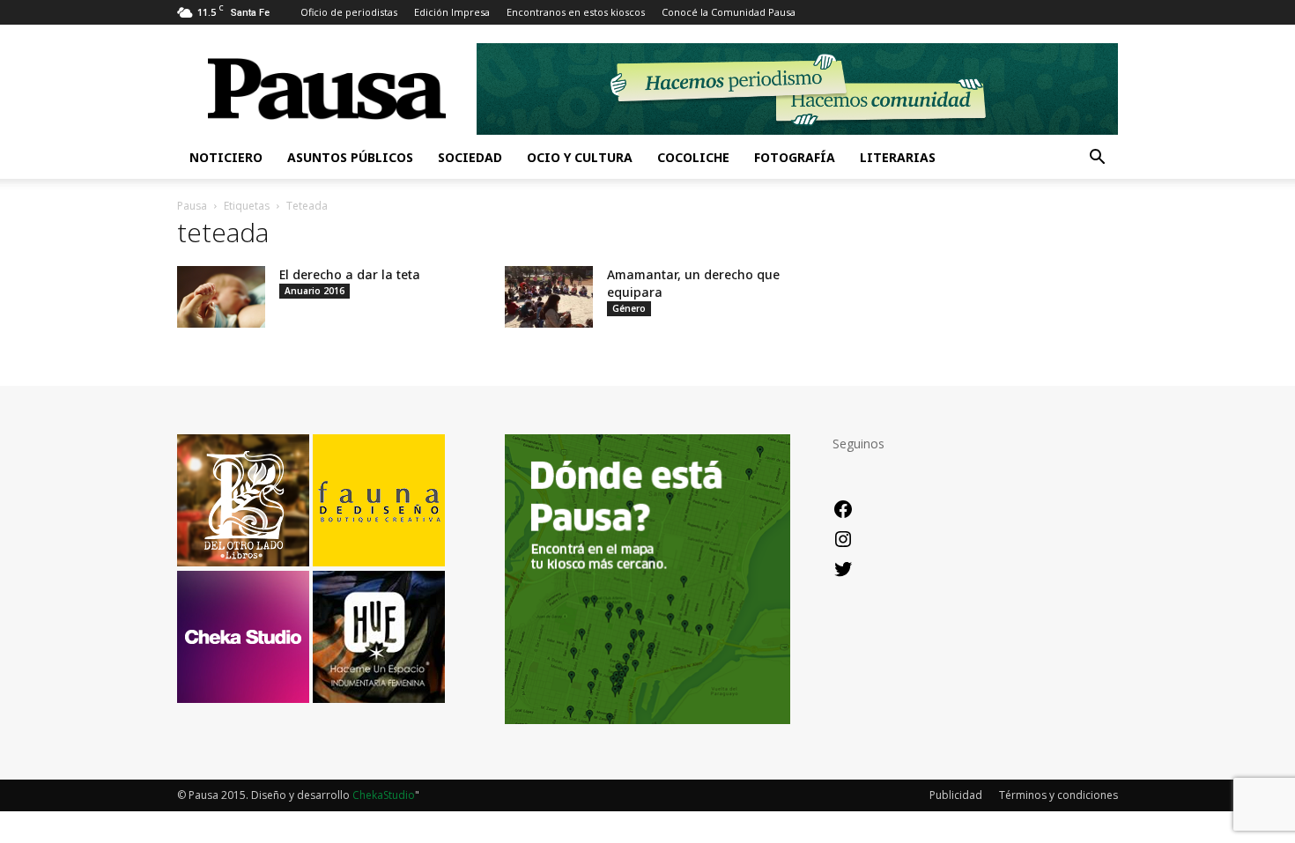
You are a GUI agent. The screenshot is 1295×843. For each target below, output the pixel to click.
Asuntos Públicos (350, 157)
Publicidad (955, 795)
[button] (1097, 159)
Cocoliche (693, 157)
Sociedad (470, 157)
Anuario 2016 (314, 291)
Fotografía (794, 157)
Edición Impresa (452, 11)
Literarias (898, 157)
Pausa (192, 205)
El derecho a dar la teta (349, 274)
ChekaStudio (383, 795)
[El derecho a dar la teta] (221, 297)
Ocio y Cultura (580, 157)
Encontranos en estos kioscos (576, 11)
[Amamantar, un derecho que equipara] (549, 297)
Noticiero (226, 157)
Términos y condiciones (1058, 795)
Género (629, 308)
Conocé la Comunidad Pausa (729, 11)
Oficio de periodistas (348, 11)
